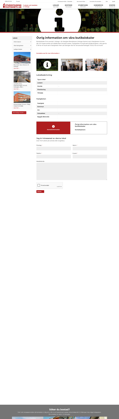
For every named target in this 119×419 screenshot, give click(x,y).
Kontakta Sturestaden (95, 1)
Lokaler (15, 38)
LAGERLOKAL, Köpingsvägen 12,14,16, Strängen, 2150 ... (20, 85)
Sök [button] (107, 1)
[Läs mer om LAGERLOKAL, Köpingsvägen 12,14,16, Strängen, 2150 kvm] (22, 76)
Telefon (39, 153)
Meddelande (40, 161)
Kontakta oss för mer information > (48, 53)
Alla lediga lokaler (18, 112)
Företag (39, 145)
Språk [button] (113, 1)
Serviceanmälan (81, 1)
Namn (75, 145)
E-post (18, 1)
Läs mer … (17, 68)
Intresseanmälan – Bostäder (65, 1)
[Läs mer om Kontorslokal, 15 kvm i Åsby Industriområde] (22, 97)
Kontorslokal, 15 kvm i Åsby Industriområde (22, 105)
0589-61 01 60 (8, 1)
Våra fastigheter (18, 45)
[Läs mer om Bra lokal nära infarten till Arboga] (22, 57)
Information (17, 42)
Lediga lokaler (18, 49)
